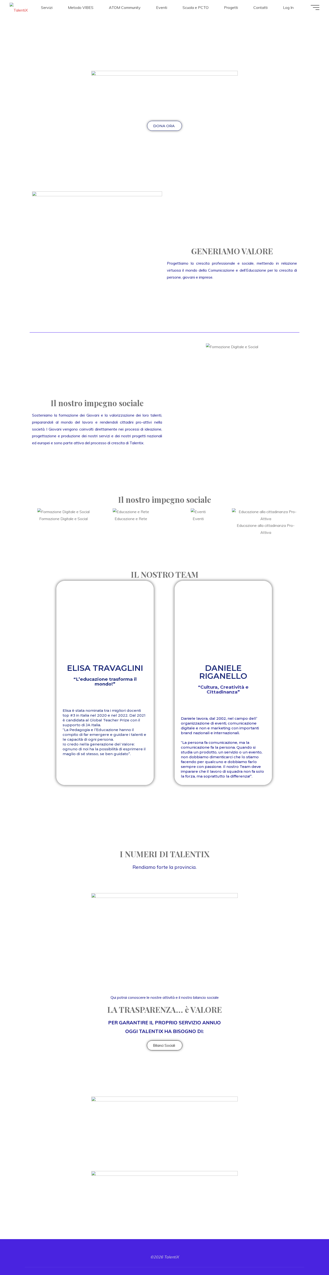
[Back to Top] (310, 1256)
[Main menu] (315, 7)
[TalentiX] (19, 7)
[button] (171, 347)
